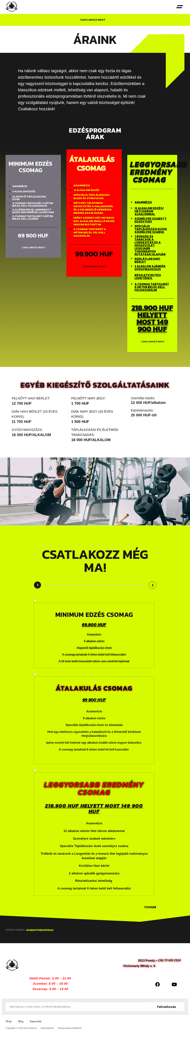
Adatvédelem (47, 1028)
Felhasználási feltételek (69, 1028)
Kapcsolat (35, 1021)
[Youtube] (174, 984)
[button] (179, 7)
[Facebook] (157, 984)
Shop (9, 1021)
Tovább (150, 907)
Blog (20, 1021)
